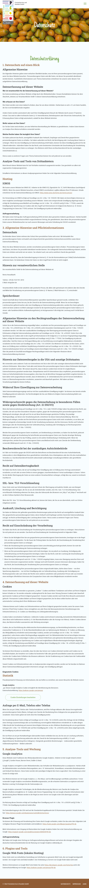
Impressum (77, 884)
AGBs (84, 884)
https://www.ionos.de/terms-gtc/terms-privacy (56, 193)
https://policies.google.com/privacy (31, 690)
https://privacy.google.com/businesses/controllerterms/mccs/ (27, 813)
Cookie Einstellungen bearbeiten (23, 697)
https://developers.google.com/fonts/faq (59, 865)
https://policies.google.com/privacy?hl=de (41, 867)
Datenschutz (65, 884)
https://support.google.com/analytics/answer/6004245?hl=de (29, 832)
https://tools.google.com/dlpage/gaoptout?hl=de (59, 824)
